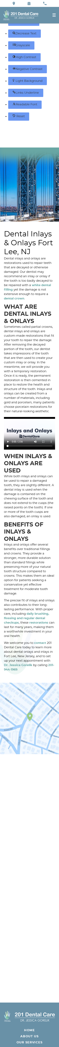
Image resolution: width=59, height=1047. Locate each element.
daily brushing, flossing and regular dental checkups (26, 618)
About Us (29, 1036)
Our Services (30, 1042)
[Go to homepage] (29, 1016)
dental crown (14, 298)
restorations (38, 622)
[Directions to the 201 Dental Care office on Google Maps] (14, 3)
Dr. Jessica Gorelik (18, 665)
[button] (24, 33)
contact (40, 643)
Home (29, 1030)
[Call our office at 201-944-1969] (45, 3)
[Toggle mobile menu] (54, 15)
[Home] (21, 15)
